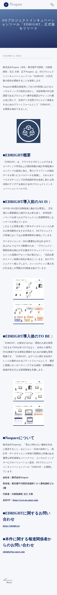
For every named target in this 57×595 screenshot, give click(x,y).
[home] (13, 4)
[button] (52, 4)
